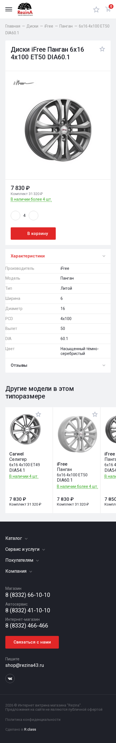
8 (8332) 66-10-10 (27, 595)
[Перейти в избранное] (96, 9)
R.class (30, 729)
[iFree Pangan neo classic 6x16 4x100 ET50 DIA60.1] (77, 434)
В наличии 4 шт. (23, 476)
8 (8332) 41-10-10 (27, 610)
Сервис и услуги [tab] (23, 549)
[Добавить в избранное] (100, 53)
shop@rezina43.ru (24, 665)
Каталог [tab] (14, 538)
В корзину (37, 233)
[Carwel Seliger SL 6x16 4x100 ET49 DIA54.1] (25, 429)
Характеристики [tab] (28, 256)
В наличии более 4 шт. (31, 199)
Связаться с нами (32, 642)
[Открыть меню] (8, 9)
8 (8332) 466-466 (26, 625)
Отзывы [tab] (19, 365)
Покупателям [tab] (19, 560)
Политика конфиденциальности (33, 719)
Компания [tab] (16, 571)
